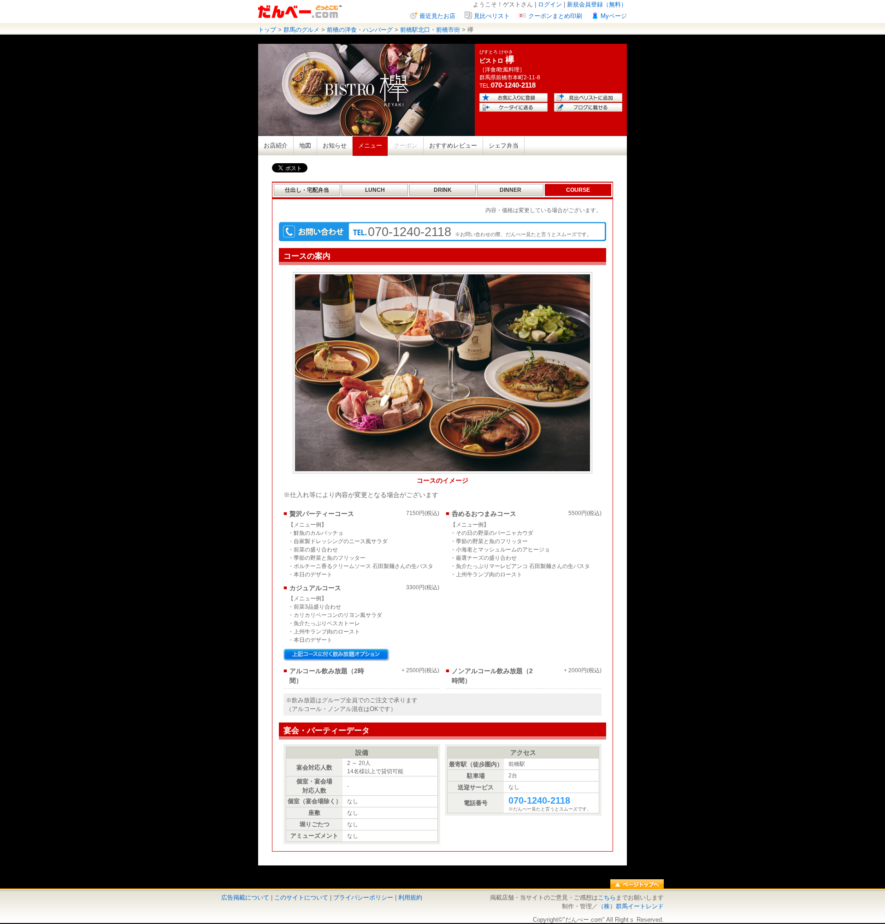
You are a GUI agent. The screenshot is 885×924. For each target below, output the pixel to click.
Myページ (614, 15)
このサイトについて (301, 897)
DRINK (443, 190)
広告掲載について (245, 897)
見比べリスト (492, 15)
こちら (607, 897)
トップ (267, 29)
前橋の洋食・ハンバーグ (360, 29)
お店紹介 (276, 145)
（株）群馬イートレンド (631, 906)
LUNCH (375, 190)
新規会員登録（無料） (597, 4)
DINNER (510, 190)
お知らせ (335, 145)
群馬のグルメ (301, 29)
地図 (305, 145)
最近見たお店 (437, 15)
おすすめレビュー (453, 145)
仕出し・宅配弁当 (307, 190)
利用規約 (410, 897)
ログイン (550, 4)
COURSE (578, 190)
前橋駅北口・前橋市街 (430, 29)
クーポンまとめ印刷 (555, 15)
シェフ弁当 (504, 145)
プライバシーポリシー (363, 897)
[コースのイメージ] (442, 471)
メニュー (370, 145)
